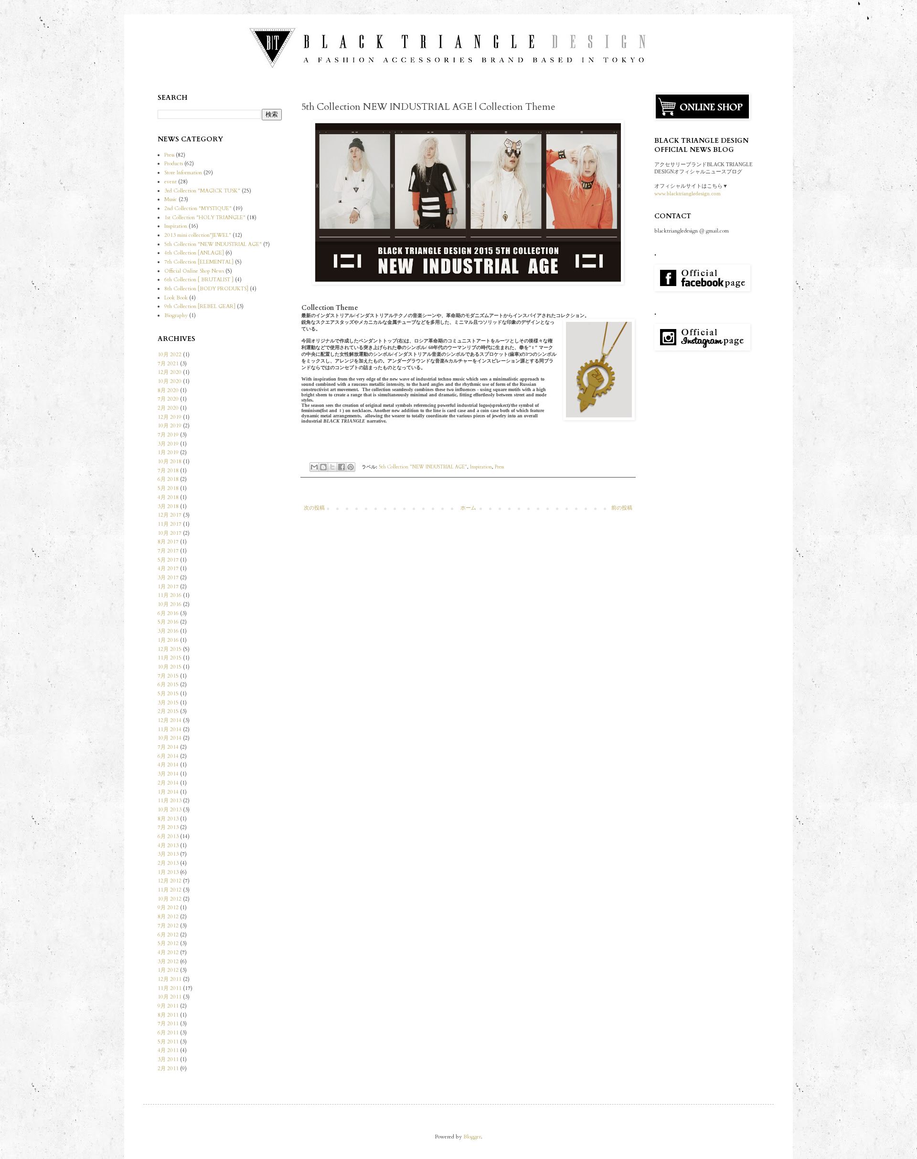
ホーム (468, 507)
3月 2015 (168, 702)
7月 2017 (168, 550)
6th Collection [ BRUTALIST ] (199, 279)
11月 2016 (169, 595)
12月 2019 (169, 417)
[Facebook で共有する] (341, 467)
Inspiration (481, 467)
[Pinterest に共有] (350, 467)
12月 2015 (169, 649)
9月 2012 (168, 907)
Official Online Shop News (194, 271)
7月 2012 (168, 925)
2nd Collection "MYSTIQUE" (198, 208)
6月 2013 (168, 836)
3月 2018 (168, 506)
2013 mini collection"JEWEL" (197, 235)
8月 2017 (168, 541)
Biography (176, 315)
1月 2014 (168, 792)
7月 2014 (168, 747)
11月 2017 (169, 524)
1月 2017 (168, 586)
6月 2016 (168, 613)
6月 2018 (168, 479)
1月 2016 (168, 640)
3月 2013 (168, 854)
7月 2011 (168, 1023)
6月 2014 (168, 756)
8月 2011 (168, 1015)
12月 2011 (169, 979)
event (170, 181)
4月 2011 (168, 1050)
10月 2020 (169, 381)
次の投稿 (314, 507)
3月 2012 (168, 961)
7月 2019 (168, 434)
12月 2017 (169, 515)
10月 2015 (169, 666)
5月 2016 (168, 622)
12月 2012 (169, 880)
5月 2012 (168, 943)
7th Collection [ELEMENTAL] (199, 262)
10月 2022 (169, 354)
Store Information (183, 172)
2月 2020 (168, 408)
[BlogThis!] (323, 467)
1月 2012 (168, 970)
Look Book (176, 297)
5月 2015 (168, 693)
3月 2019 (168, 443)
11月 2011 (169, 988)
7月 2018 (168, 470)
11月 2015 (169, 657)
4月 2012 (168, 952)
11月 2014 (169, 729)
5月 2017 (168, 560)
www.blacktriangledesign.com (687, 193)
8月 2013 (168, 818)
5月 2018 (168, 488)
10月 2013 (169, 809)
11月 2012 (169, 889)
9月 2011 (168, 1006)
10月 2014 (169, 738)
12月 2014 (169, 720)
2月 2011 (168, 1068)
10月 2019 (169, 425)
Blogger (472, 1136)
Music (170, 199)
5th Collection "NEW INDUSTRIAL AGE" (423, 467)
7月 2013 (168, 827)
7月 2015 (168, 676)
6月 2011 (168, 1032)
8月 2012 (168, 916)
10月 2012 (169, 899)
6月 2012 (168, 934)
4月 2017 (168, 568)
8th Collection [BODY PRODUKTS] (206, 288)
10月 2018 (169, 461)
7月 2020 (168, 399)
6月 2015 (168, 684)
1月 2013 (168, 872)
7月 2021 (168, 363)
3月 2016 (168, 631)
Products (173, 163)
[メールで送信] (314, 467)
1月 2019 (168, 452)
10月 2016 (169, 604)
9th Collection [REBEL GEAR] (199, 306)
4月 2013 (168, 845)
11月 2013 (169, 800)
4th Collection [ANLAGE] (194, 252)
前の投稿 (621, 507)
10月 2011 (169, 996)
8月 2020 (168, 390)
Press (499, 467)
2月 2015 (168, 711)
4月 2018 (168, 497)
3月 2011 (168, 1059)
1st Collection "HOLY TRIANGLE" (204, 217)
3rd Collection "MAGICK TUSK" (202, 190)
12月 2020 (169, 372)
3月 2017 (168, 577)
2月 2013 (168, 863)
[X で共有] (332, 467)
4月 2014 (168, 764)
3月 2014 (168, 773)
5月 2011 (168, 1041)
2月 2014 (168, 783)
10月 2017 (169, 533)
